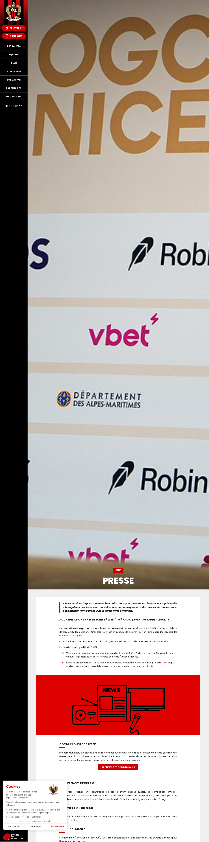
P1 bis (163, 662)
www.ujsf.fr (162, 641)
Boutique (15, 36)
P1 (155, 662)
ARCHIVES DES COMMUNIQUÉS (118, 767)
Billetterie (16, 28)
